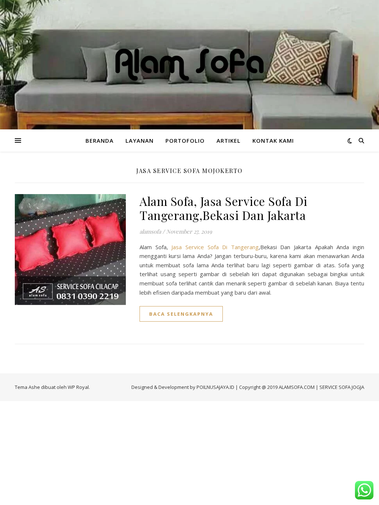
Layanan (139, 140)
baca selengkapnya (181, 314)
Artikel (229, 140)
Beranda (99, 140)
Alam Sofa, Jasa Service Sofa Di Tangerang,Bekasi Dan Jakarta (224, 208)
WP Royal (78, 387)
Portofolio (185, 140)
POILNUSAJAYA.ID (215, 387)
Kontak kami (273, 140)
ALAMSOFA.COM (297, 387)
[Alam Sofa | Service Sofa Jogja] (189, 64)
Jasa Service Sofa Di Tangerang (215, 247)
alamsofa (150, 231)
